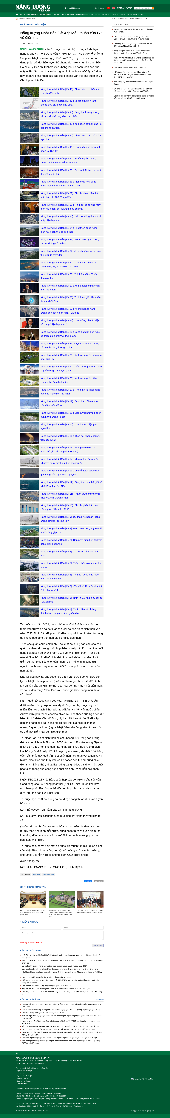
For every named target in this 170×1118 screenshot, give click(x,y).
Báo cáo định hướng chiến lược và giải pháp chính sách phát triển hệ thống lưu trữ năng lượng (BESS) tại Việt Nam (61, 1042)
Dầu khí (56, 14)
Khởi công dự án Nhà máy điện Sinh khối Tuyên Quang (133, 83)
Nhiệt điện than (48, 875)
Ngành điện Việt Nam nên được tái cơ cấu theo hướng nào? (47, 977)
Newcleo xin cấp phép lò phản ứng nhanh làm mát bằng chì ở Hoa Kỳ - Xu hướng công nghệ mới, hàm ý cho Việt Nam (62, 1033)
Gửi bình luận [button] (97, 945)
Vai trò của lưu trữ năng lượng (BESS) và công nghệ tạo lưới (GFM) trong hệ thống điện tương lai (62, 1010)
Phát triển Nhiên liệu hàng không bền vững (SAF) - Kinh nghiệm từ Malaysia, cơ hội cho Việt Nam (62, 972)
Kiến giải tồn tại (24, 14)
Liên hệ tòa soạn (99, 8)
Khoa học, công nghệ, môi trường (113, 14)
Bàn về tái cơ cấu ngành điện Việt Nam (130, 67)
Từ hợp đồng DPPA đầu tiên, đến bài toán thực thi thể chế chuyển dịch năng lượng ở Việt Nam (61, 1026)
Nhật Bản (36, 875)
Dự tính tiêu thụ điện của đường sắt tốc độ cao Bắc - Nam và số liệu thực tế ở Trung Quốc (58, 1029)
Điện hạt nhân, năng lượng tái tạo (87, 14)
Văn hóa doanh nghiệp (134, 14)
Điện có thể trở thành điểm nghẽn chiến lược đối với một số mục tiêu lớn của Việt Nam (57, 989)
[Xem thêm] (100, 999)
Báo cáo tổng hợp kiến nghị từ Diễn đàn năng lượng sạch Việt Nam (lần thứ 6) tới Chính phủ (60, 969)
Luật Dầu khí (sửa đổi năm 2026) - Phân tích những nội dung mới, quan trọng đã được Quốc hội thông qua (61, 956)
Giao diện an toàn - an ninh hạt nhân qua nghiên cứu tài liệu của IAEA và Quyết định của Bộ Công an (62, 993)
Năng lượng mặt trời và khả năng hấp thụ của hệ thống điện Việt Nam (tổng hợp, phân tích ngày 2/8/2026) (61, 1022)
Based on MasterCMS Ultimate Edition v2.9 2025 (32, 1111)
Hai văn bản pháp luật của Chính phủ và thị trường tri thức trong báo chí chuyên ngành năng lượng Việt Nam (62, 1005)
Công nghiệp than (67, 14)
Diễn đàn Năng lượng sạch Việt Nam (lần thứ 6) (42, 1013)
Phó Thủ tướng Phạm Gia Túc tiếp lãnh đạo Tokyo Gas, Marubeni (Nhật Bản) (32, 912)
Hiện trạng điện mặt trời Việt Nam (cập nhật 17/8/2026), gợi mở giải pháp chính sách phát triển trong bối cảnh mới (60, 981)
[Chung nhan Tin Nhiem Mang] (142, 1079)
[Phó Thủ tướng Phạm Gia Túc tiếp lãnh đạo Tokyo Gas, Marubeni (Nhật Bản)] (33, 899)
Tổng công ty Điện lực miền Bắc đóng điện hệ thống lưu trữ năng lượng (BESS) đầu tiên (132, 52)
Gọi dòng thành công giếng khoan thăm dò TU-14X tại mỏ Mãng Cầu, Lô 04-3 (133, 45)
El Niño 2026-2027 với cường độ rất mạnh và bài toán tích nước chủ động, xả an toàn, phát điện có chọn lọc (62, 962)
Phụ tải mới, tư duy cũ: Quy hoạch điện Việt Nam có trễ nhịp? (47, 986)
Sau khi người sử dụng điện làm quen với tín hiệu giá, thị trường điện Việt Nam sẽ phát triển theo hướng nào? (62, 1017)
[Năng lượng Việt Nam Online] (33, 8)
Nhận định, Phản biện (38, 14)
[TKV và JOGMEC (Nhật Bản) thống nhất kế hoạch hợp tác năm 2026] (90, 899)
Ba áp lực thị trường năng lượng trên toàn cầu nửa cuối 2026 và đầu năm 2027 (54, 966)
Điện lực (50, 14)
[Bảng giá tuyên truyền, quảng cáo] (142, 1111)
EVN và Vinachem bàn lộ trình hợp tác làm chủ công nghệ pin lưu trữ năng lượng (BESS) (133, 90)
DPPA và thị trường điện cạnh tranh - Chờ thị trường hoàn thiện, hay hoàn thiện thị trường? (59, 1038)
